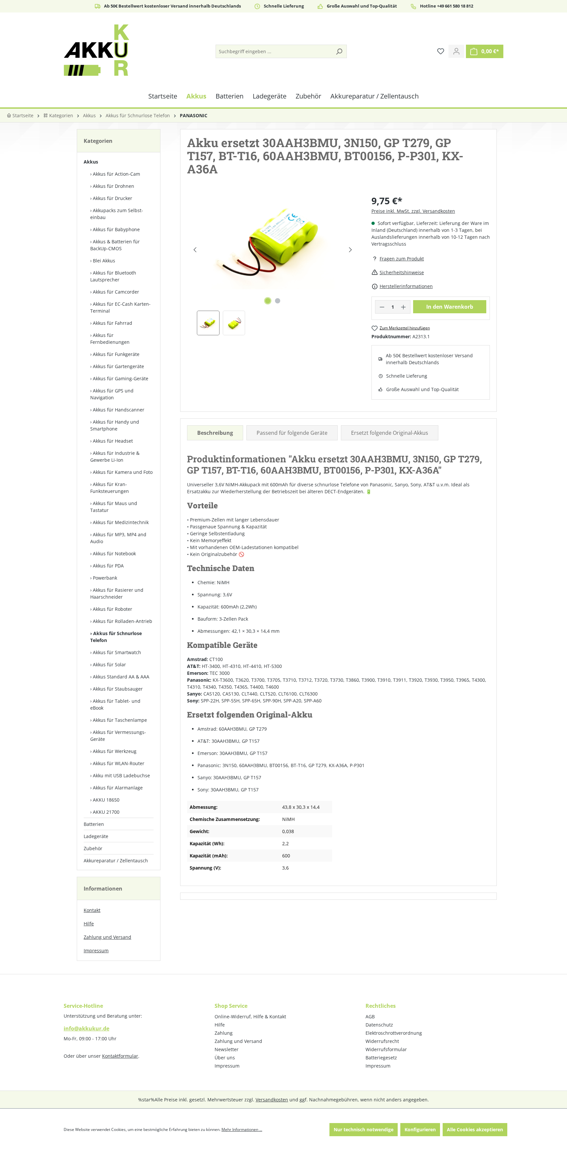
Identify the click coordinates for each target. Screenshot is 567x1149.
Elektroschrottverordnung (394, 1033)
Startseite (22, 115)
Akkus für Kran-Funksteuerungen (109, 487)
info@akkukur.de (86, 1028)
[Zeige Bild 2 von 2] (277, 300)
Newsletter (227, 1049)
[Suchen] (338, 51)
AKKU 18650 (106, 800)
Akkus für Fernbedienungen (110, 338)
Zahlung (224, 1033)
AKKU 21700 (106, 812)
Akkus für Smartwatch (117, 652)
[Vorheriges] (194, 249)
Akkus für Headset (113, 441)
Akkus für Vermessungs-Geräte (118, 735)
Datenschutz (379, 1025)
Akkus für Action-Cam (116, 174)
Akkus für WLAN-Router (118, 763)
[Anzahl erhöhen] (403, 307)
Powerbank (105, 578)
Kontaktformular (120, 1056)
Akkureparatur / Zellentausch (116, 860)
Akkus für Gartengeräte (118, 366)
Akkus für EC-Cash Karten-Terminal (120, 307)
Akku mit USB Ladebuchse (121, 775)
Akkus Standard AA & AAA (121, 677)
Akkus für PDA (108, 566)
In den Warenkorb (449, 306)
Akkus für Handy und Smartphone (114, 425)
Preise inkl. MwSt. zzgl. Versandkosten (413, 211)
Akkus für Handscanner (118, 410)
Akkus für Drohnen (113, 186)
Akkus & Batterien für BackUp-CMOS (115, 245)
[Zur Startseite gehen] (96, 50)
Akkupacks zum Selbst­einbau (116, 213)
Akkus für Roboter (112, 609)
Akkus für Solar (109, 664)
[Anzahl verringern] (382, 307)
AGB (370, 1016)
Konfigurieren (420, 1129)
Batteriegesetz (381, 1057)
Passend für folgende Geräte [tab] (292, 432)
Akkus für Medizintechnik (121, 522)
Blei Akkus (104, 260)
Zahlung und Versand (107, 937)
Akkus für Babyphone (116, 229)
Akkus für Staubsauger (118, 689)
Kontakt (92, 910)
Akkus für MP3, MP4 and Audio (118, 537)
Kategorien (60, 115)
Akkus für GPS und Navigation (112, 394)
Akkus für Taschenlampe (120, 720)
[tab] (215, 432)
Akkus (91, 162)
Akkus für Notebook (114, 553)
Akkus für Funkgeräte (116, 354)
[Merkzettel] (441, 51)
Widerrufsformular (386, 1049)
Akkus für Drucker (112, 198)
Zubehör (93, 848)
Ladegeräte (96, 836)
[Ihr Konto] (456, 51)
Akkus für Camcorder (116, 292)
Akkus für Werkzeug (114, 751)
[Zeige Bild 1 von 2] (267, 300)
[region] (272, 264)
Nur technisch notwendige (363, 1129)
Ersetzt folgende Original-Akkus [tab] (389, 432)
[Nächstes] (350, 249)
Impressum (96, 950)
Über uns (225, 1057)
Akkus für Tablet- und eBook (115, 704)
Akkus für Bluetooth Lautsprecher (113, 276)
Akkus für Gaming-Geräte (120, 378)
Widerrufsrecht (382, 1041)
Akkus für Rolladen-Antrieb (122, 621)
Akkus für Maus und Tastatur (113, 506)
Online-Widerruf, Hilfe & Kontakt (250, 1016)
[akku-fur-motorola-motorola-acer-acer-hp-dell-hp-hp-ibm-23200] (272, 243)
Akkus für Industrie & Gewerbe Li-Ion (114, 456)
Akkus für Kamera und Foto (123, 472)
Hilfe (89, 923)
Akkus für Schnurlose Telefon (116, 636)
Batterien (94, 824)
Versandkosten (272, 1099)
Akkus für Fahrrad (112, 323)
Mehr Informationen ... (241, 1129)
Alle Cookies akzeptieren (475, 1129)
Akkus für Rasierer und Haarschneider (116, 593)
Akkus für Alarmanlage (118, 787)
